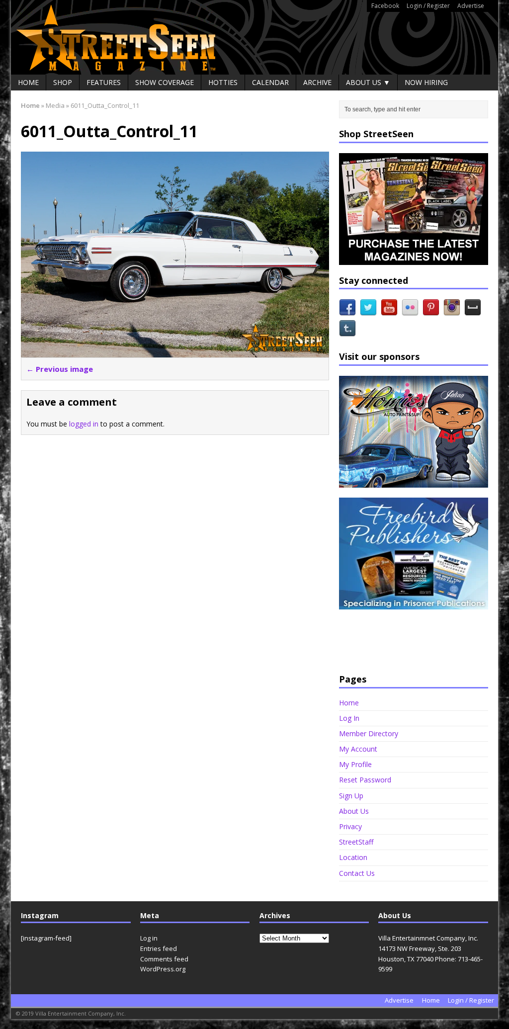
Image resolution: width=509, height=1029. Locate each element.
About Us (354, 811)
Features (103, 82)
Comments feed (164, 958)
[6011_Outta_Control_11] (175, 351)
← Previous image (59, 369)
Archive (317, 82)
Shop (62, 82)
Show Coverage (164, 82)
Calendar (270, 82)
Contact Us (357, 873)
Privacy (350, 826)
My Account (358, 749)
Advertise (470, 5)
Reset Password (365, 779)
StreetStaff (356, 842)
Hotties (223, 82)
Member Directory (368, 733)
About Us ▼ (368, 82)
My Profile (355, 764)
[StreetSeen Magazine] (254, 37)
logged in (83, 424)
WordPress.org (162, 968)
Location (353, 857)
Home (28, 82)
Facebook (385, 5)
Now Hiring (426, 82)
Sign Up (351, 795)
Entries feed (158, 948)
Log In (349, 718)
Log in (149, 938)
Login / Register (428, 5)
